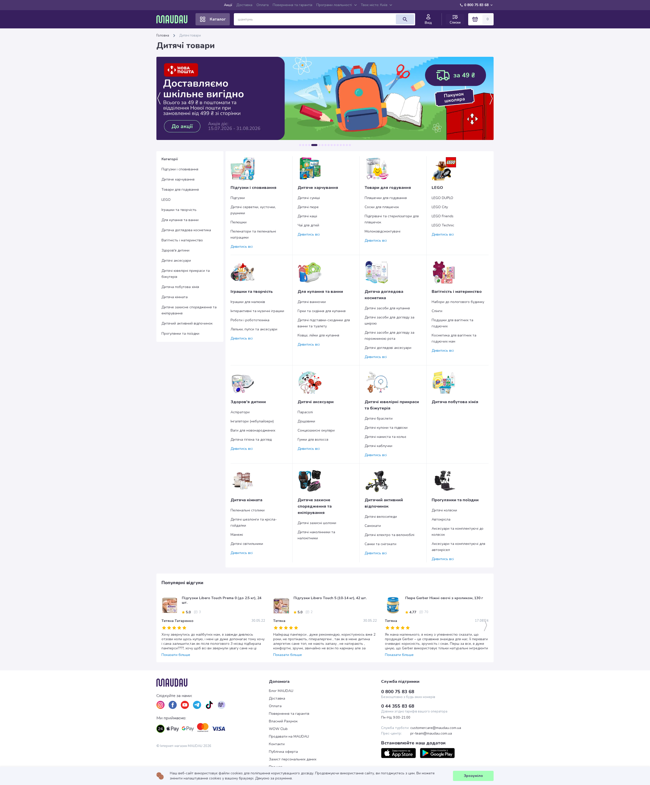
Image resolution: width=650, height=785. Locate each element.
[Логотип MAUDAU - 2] (173, 19)
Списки (455, 22)
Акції (228, 5)
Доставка (244, 5)
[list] (160, 705)
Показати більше (175, 655)
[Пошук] (405, 19)
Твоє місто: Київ (374, 5)
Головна (162, 35)
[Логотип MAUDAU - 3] (212, 683)
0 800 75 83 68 (476, 5)
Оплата (262, 5)
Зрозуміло (473, 775)
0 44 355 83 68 (397, 706)
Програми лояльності (334, 5)
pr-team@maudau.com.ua (431, 733)
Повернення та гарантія (292, 5)
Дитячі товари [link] (190, 35)
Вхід (428, 23)
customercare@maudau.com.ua (435, 728)
